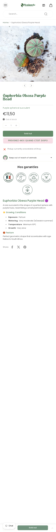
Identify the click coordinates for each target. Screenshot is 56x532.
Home (6, 22)
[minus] (6, 125)
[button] (28, 134)
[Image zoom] (28, 54)
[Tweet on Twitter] (18, 247)
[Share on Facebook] (12, 247)
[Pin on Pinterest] (25, 247)
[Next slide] (31, 85)
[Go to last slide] (25, 85)
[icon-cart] (50, 5)
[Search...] (46, 14)
